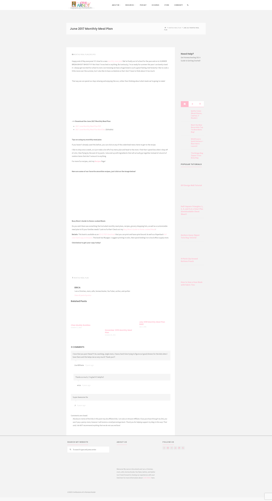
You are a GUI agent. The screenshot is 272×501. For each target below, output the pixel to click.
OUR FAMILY (147, 478)
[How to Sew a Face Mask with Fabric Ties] (192, 273)
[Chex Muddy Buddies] (86, 313)
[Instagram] (167, 447)
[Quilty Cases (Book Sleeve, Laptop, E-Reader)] (185, 113)
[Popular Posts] (192, 104)
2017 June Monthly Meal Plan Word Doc (90, 129)
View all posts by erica (82, 295)
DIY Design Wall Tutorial (191, 185)
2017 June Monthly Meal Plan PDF (88, 126)
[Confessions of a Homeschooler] (81, 5)
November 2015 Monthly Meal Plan (118, 331)
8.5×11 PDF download (107, 234)
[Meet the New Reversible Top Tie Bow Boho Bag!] (185, 127)
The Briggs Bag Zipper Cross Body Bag (197, 155)
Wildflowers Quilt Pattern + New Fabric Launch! (197, 142)
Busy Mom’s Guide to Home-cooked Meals (139, 229)
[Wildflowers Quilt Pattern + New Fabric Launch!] (185, 141)
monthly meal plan (115, 61)
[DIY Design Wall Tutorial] (192, 176)
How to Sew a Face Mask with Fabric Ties (191, 283)
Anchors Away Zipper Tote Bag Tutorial (190, 236)
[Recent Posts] (184, 104)
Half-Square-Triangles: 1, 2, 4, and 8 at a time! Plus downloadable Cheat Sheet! (192, 210)
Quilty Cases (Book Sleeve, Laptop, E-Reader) (196, 114)
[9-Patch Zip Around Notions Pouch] (192, 249)
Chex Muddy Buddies (80, 325)
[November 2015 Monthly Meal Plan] (120, 316)
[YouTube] (175, 447)
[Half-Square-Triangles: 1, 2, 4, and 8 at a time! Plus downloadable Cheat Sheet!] (192, 197)
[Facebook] (164, 447)
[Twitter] (179, 447)
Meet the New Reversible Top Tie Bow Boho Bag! (197, 128)
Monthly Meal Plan (175, 28)
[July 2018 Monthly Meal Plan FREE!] (154, 312)
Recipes (93, 54)
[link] (187, 5)
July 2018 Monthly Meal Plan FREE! (152, 323)
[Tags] (200, 104)
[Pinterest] (171, 447)
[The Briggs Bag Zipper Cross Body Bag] (185, 155)
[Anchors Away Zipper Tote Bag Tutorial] (192, 226)
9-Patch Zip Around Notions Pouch (189, 259)
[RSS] (182, 447)
